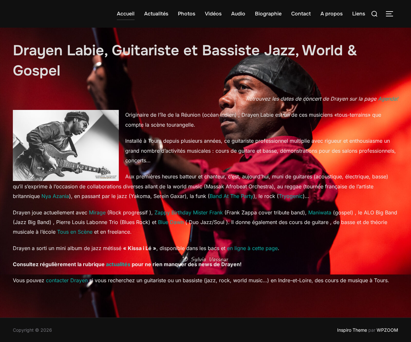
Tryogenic (291, 196)
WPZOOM (387, 330)
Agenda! (388, 98)
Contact (301, 13)
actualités (118, 264)
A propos (331, 13)
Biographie (268, 13)
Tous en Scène (74, 232)
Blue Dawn (171, 222)
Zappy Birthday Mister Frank (188, 212)
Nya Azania (55, 196)
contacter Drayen (66, 280)
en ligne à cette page (252, 248)
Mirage (97, 212)
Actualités (156, 13)
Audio (238, 13)
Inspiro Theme (352, 330)
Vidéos (213, 13)
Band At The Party (231, 196)
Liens (358, 13)
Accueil (126, 13)
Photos (186, 13)
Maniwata (319, 212)
